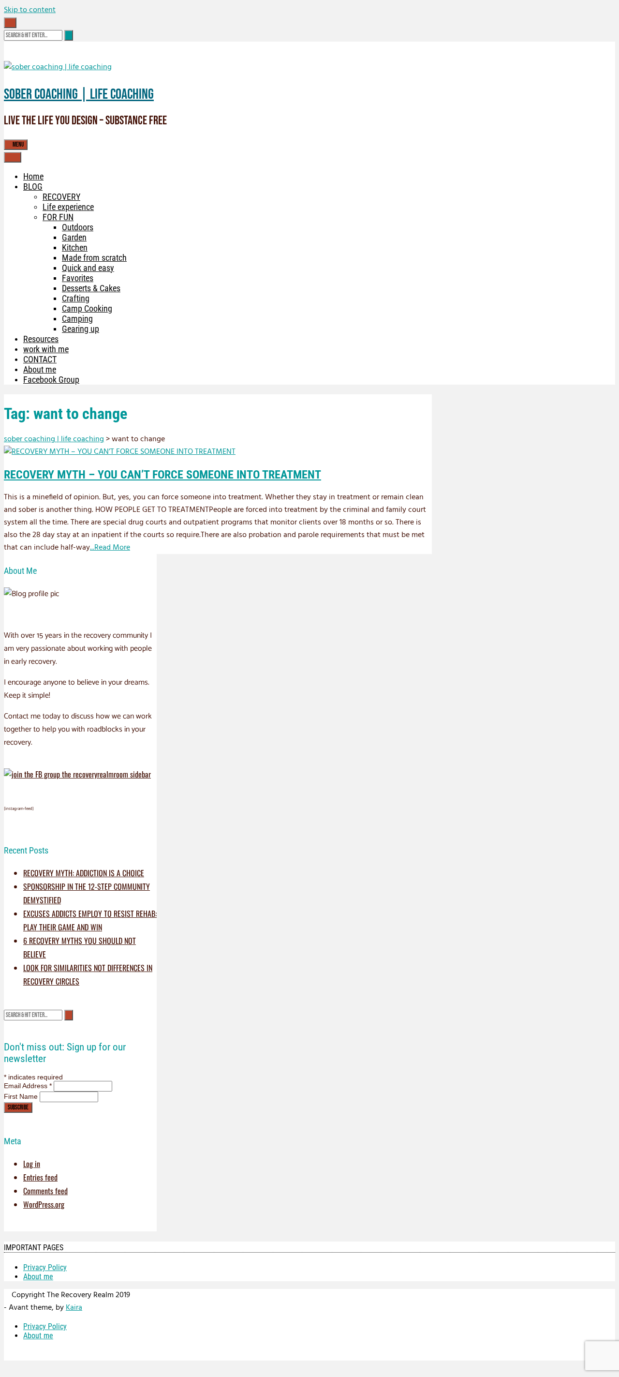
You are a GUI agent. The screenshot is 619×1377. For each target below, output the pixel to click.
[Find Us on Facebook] (27, 22)
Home (33, 176)
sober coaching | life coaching (79, 94)
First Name (22, 1096)
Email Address (28, 1086)
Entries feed (40, 1177)
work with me (46, 349)
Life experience (68, 207)
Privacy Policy (45, 1267)
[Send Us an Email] (21, 22)
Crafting (75, 298)
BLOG (33, 186)
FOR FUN (58, 217)
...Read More (110, 547)
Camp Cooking (87, 308)
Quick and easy (88, 268)
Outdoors (77, 227)
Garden (74, 237)
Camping (77, 319)
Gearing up (80, 329)
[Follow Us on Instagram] (33, 22)
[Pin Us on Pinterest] (39, 22)
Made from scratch (94, 258)
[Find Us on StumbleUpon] (44, 22)
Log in (31, 1163)
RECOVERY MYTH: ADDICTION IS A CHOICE (83, 873)
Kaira (74, 1308)
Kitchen (75, 247)
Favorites (77, 278)
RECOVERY (61, 197)
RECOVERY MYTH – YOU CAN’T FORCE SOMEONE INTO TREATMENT (162, 474)
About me (39, 369)
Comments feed (45, 1191)
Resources (41, 339)
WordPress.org (43, 1204)
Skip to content (30, 10)
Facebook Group (51, 379)
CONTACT (40, 359)
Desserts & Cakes (91, 288)
